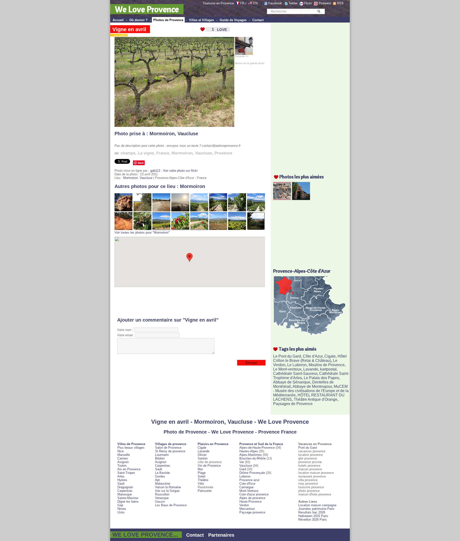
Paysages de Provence (293, 404)
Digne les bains (128, 501)
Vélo (201, 483)
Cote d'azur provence (254, 494)
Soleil (201, 476)
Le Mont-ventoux (287, 369)
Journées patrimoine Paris (316, 509)
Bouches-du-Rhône (252, 458)
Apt (157, 480)
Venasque (162, 498)
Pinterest (325, 3)
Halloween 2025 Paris (313, 516)
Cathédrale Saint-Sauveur (295, 373)
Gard (242, 469)
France (162, 153)
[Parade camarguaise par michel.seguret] (282, 199)
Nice (120, 451)
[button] (189, 257)
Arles (121, 476)
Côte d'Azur (312, 356)
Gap (120, 505)
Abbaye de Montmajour (312, 386)
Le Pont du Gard (287, 356)
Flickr (308, 3)
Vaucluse (188, 133)
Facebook (275, 3)
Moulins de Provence (327, 365)
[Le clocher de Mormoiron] (256, 229)
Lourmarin (162, 455)
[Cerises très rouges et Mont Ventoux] (199, 229)
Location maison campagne (317, 505)
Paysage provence (252, 512)
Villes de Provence (131, 444)
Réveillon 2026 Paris (312, 519)
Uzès (121, 512)
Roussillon (162, 494)
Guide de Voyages (233, 20)
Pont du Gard (307, 447)
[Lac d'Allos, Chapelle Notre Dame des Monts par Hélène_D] (301, 199)
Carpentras (124, 491)
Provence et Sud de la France (261, 444)
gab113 (155, 170)
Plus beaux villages (130, 447)
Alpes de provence (252, 498)
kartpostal (328, 369)
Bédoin (160, 458)
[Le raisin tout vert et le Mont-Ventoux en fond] (237, 210)
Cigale (330, 356)
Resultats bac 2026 (311, 512)
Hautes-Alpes (248, 451)
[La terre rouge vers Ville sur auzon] (123, 229)
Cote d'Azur (247, 483)
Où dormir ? (138, 20)
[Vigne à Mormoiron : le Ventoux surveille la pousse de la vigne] (218, 210)
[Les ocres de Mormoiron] (123, 210)
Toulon (121, 465)
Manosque (124, 494)
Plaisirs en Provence (213, 444)
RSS (340, 3)
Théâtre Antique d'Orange (315, 399)
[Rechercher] (319, 11)
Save (141, 163)
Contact (258, 20)
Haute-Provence (250, 501)
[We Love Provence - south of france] (250, 3)
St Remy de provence (170, 451)
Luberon (244, 476)
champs (128, 153)
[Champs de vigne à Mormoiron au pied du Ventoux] (256, 210)
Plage (202, 473)
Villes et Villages (201, 20)
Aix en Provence (128, 469)
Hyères (122, 480)
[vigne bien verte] (237, 229)
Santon (202, 458)
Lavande (310, 369)
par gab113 (119, 35)
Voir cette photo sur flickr (180, 170)
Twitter (293, 3)
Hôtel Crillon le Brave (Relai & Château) (310, 358)
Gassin (160, 501)
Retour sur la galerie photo (249, 63)
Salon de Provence (168, 447)
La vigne (146, 153)
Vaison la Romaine (168, 487)
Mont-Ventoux (249, 491)
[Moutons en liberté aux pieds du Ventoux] (161, 210)
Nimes (121, 509)
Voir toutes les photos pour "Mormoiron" (142, 232)
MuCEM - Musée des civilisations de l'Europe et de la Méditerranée (311, 390)
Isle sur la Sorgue (167, 491)
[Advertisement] (190, 302)
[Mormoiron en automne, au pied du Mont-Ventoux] (218, 229)
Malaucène (162, 483)
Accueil (118, 20)
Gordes (160, 476)
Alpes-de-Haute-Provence (257, 447)
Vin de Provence (209, 465)
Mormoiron (162, 133)
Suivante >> (241, 56)
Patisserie (205, 491)
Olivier (202, 455)
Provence (223, 153)
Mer (200, 469)
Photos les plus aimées (301, 177)
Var (241, 462)
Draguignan (125, 487)
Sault (121, 483)
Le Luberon (297, 365)
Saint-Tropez (126, 473)
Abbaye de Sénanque (291, 382)
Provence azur (249, 480)
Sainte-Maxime (127, 498)
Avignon (123, 462)
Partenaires (221, 535)
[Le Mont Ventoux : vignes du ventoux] (161, 229)
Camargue (246, 487)
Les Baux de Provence (171, 505)
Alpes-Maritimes (250, 455)
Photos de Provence (168, 20)
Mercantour (247, 509)
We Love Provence (147, 9)
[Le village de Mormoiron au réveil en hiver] (180, 210)
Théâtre (203, 480)
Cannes (122, 458)
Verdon (244, 505)
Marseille (123, 455)
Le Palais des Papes (321, 378)
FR (242, 3)
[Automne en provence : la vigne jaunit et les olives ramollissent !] (142, 210)
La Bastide (162, 473)
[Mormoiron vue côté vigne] (199, 210)
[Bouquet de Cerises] (180, 229)
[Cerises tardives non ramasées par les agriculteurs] (142, 229)
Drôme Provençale (252, 473)
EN (255, 3)
